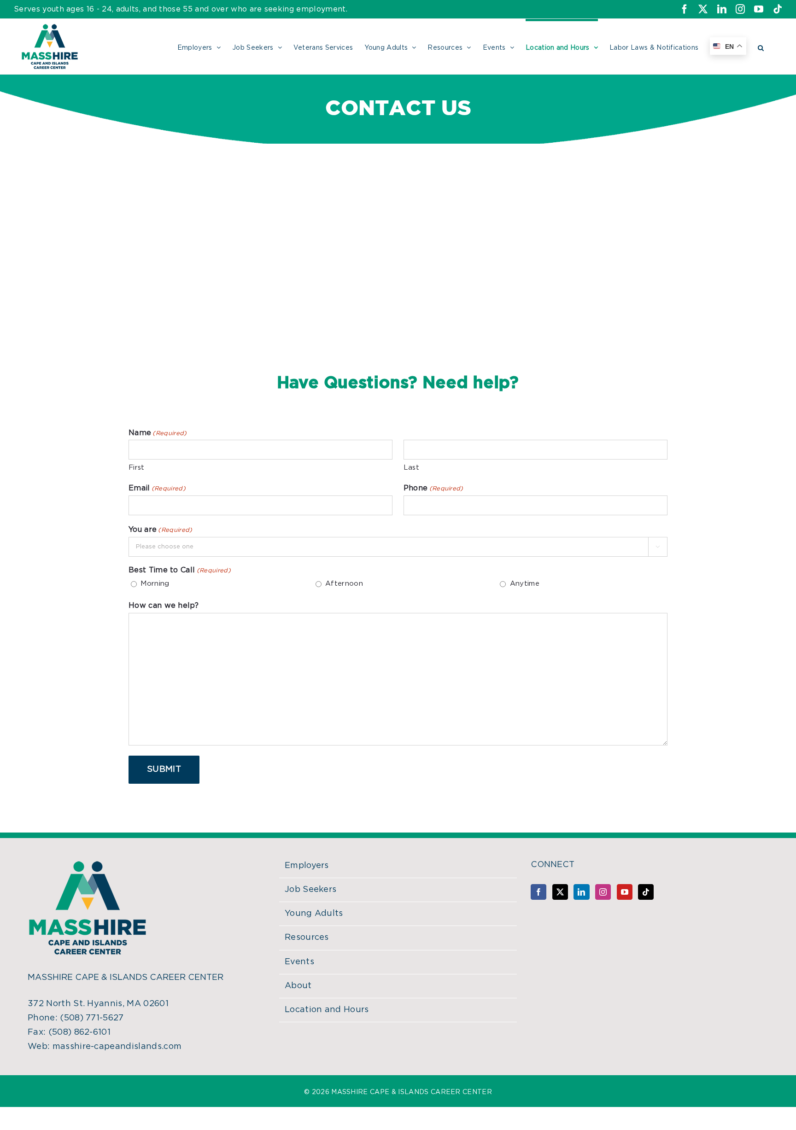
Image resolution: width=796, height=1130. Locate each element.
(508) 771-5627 (91, 1018)
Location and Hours (327, 1010)
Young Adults (314, 913)
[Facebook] (538, 892)
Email (157, 488)
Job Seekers (311, 889)
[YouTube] (624, 892)
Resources (307, 937)
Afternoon (344, 583)
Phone (433, 488)
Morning (154, 583)
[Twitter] (560, 892)
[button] (761, 46)
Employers (307, 866)
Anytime (524, 583)
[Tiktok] (646, 892)
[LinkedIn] (581, 892)
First (137, 467)
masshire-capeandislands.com (117, 1047)
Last (411, 467)
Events (299, 962)
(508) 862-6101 (79, 1032)
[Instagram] (603, 892)
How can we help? (164, 605)
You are (161, 529)
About (298, 986)
